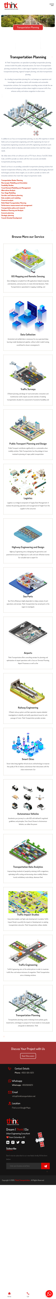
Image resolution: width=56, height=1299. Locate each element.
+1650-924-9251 (27, 1072)
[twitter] (18, 1142)
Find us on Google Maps (22, 1107)
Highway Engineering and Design (28, 547)
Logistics (28, 498)
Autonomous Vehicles (28, 813)
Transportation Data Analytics (28, 866)
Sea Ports (28, 596)
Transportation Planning (28, 1015)
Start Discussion (28, 1056)
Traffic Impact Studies (28, 914)
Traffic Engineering (28, 964)
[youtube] (23, 1142)
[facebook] (12, 1142)
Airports (28, 652)
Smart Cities (28, 759)
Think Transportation (22, 1180)
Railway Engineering (28, 707)
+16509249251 (27, 1085)
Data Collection (28, 334)
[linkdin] (7, 1142)
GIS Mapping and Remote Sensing (28, 276)
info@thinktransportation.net (23, 1096)
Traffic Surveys (28, 389)
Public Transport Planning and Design (28, 443)
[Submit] (45, 1166)
